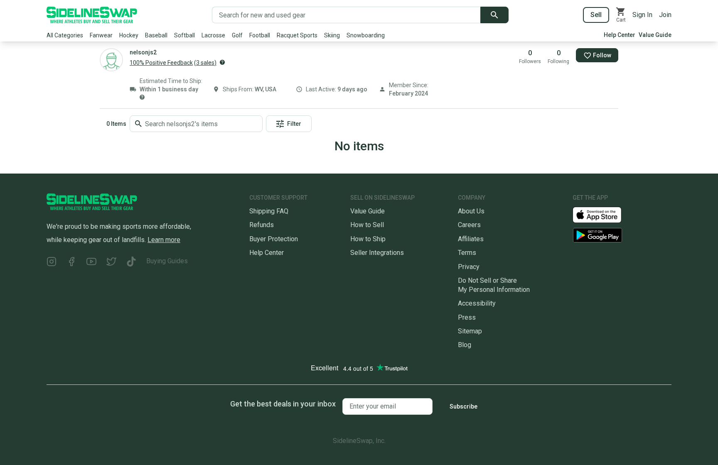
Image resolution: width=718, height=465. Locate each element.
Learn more (164, 240)
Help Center (619, 35)
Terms (467, 253)
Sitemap (470, 331)
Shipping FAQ (268, 211)
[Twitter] (111, 263)
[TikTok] (131, 263)
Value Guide (655, 35)
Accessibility (477, 303)
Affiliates (471, 239)
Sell (596, 15)
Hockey (128, 35)
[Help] (222, 62)
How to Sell (367, 225)
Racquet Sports (297, 35)
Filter (294, 123)
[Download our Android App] (622, 235)
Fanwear (101, 35)
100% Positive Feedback (161, 62)
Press (467, 317)
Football (259, 35)
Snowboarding (366, 35)
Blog (464, 345)
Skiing (332, 35)
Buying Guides (167, 261)
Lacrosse (213, 35)
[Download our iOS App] (604, 214)
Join (665, 15)
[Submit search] (494, 15)
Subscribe (463, 406)
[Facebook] (71, 263)
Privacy (468, 267)
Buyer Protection (273, 239)
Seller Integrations (377, 253)
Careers (469, 225)
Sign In (642, 15)
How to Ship (368, 239)
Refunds (261, 225)
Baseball (156, 35)
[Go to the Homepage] (92, 15)
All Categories (65, 35)
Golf (237, 35)
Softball (184, 35)
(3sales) (205, 62)
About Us (471, 211)
